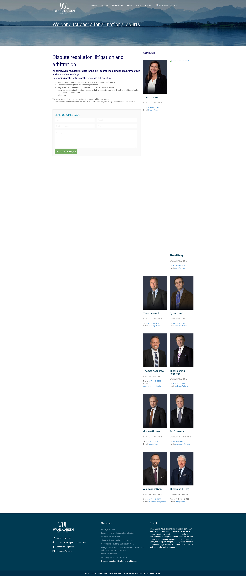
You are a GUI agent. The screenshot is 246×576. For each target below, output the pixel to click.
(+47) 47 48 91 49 (152, 107)
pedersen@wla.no (181, 386)
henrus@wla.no (154, 326)
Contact (149, 5)
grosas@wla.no (154, 444)
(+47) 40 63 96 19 (155, 381)
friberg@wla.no (154, 110)
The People (117, 5)
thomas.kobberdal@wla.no (153, 386)
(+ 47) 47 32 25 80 (179, 265)
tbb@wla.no (180, 501)
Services (104, 5)
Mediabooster (155, 573)
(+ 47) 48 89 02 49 (179, 441)
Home (94, 5)
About (139, 5)
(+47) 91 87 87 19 (179, 323)
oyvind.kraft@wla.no (182, 326)
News (129, 5)
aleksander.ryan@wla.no (157, 502)
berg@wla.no (180, 268)
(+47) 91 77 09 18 (179, 383)
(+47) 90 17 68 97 (152, 441)
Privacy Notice (130, 573)
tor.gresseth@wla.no (182, 444)
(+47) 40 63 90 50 (155, 499)
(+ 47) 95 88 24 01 (152, 323)
